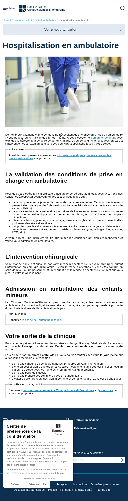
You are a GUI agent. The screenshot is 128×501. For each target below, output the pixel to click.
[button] (7, 495)
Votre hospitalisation (46, 20)
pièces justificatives (20, 158)
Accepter (62, 484)
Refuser (15, 484)
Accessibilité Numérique (29, 489)
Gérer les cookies (38, 484)
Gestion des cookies (75, 484)
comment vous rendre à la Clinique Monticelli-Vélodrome (58, 390)
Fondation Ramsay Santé (76, 489)
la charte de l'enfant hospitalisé (41, 320)
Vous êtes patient (23, 20)
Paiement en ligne (85, 428)
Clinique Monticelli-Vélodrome (46, 9)
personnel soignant (103, 137)
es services (106, 390)
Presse (52, 489)
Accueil (7, 20)
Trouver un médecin (86, 420)
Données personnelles (105, 484)
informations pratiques (71, 155)
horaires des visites (98, 155)
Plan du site (103, 489)
